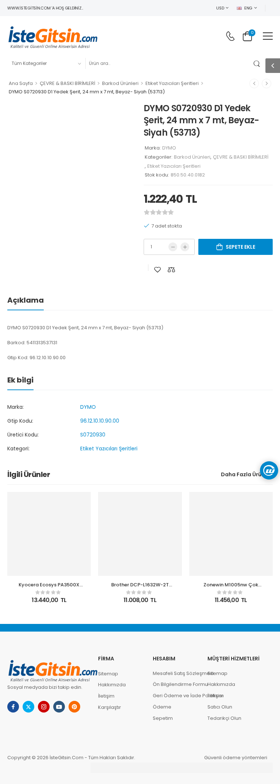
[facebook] (13, 707)
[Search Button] (258, 63)
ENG (248, 8)
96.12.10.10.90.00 (99, 420)
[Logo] (52, 36)
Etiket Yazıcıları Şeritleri (172, 83)
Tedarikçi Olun (224, 718)
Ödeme (162, 706)
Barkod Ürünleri (120, 83)
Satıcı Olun (219, 706)
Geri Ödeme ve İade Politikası (176, 695)
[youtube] (59, 707)
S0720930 (92, 434)
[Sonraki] (266, 83)
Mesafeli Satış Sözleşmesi (176, 673)
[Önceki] (254, 83)
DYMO (169, 147)
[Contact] (230, 36)
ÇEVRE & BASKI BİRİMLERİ (67, 83)
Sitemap (108, 673)
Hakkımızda (112, 684)
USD (220, 8)
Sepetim (163, 718)
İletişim (106, 695)
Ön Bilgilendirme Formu (176, 684)
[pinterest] (74, 707)
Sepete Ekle (240, 247)
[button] (268, 36)
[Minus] (172, 246)
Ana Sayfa (21, 83)
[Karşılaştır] (171, 269)
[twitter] (28, 707)
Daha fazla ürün (243, 474)
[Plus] (184, 246)
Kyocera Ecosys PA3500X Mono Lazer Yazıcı (49, 588)
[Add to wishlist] (157, 269)
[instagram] (44, 707)
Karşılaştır (109, 707)
